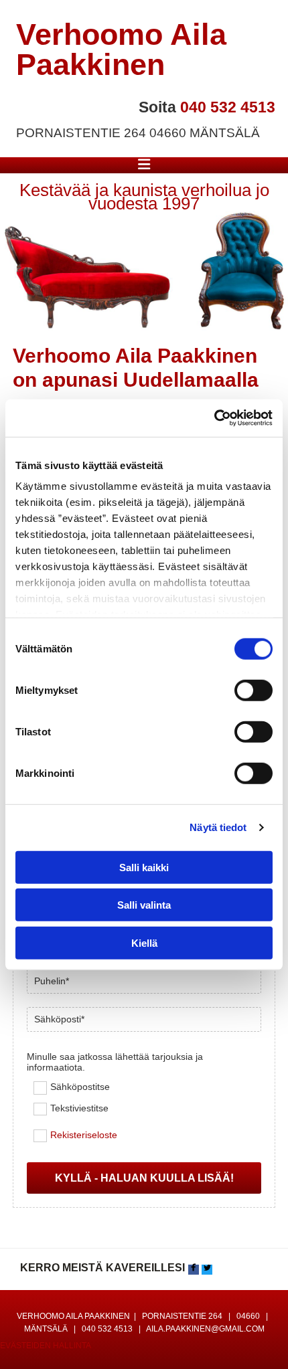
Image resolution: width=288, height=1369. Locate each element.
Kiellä (144, 942)
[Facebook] (193, 1270)
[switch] (253, 690)
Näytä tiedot (218, 827)
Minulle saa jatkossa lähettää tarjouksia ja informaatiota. (115, 1062)
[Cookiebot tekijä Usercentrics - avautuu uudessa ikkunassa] (214, 418)
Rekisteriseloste (83, 1135)
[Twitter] (207, 1270)
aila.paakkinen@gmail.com (205, 1329)
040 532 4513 (227, 107)
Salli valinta (144, 905)
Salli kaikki (144, 867)
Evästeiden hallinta (45, 1345)
